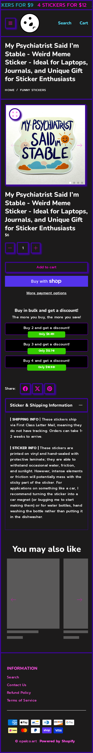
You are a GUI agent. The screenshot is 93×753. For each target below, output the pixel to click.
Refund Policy (19, 692)
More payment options (47, 293)
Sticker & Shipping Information (41, 405)
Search (65, 23)
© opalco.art (26, 741)
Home (9, 90)
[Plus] (36, 247)
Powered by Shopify (57, 741)
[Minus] (10, 247)
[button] (10, 23)
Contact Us (17, 685)
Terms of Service (22, 700)
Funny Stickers (33, 90)
